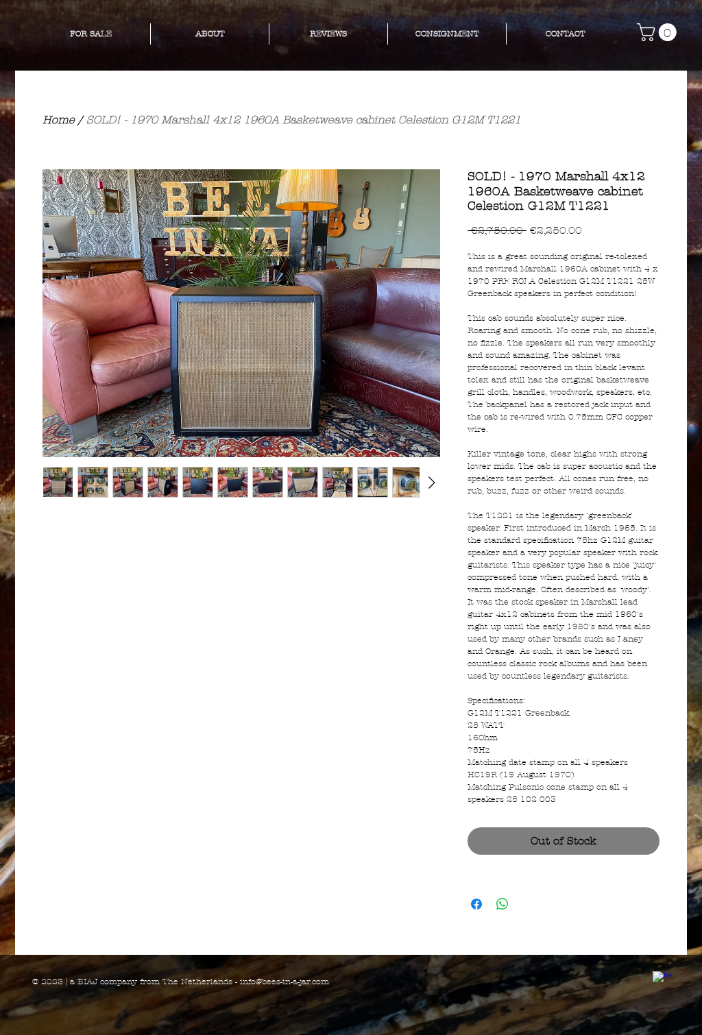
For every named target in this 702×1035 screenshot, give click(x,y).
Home (59, 119)
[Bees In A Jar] (662, 980)
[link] (659, 32)
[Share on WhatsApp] (502, 904)
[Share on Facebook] (476, 904)
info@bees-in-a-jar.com (284, 981)
